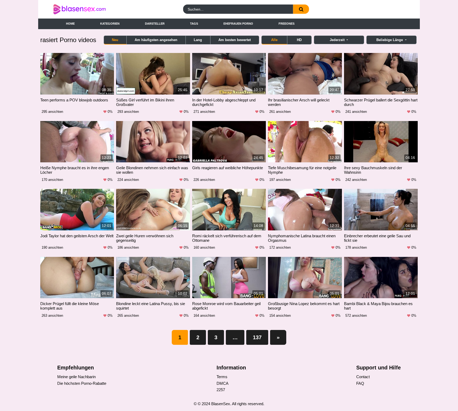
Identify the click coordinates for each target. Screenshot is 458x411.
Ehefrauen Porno (238, 23)
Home (70, 23)
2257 (221, 389)
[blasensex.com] (97, 9)
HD (299, 40)
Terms (222, 376)
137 (257, 337)
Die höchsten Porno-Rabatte (81, 383)
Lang (198, 40)
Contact (363, 376)
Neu (115, 40)
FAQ (360, 383)
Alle (274, 40)
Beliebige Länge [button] (390, 40)
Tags (194, 23)
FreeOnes (286, 23)
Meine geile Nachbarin (76, 376)
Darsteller (155, 23)
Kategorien (110, 23)
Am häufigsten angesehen (156, 40)
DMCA (222, 383)
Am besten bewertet (234, 40)
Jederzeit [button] (338, 40)
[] (301, 9)
